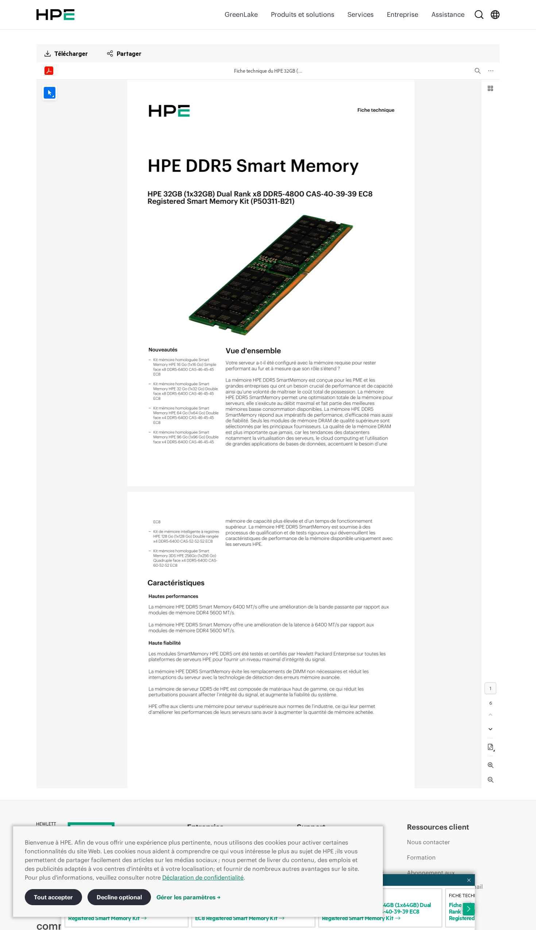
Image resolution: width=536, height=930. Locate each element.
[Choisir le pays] (495, 14)
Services (360, 14)
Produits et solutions (302, 14)
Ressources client (438, 826)
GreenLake (241, 14)
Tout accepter (53, 897)
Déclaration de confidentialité (203, 877)
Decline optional (119, 897)
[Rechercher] (479, 14)
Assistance (448, 14)
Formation (421, 857)
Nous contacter (428, 842)
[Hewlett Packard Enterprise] (55, 14)
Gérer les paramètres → (188, 897)
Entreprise (402, 14)
